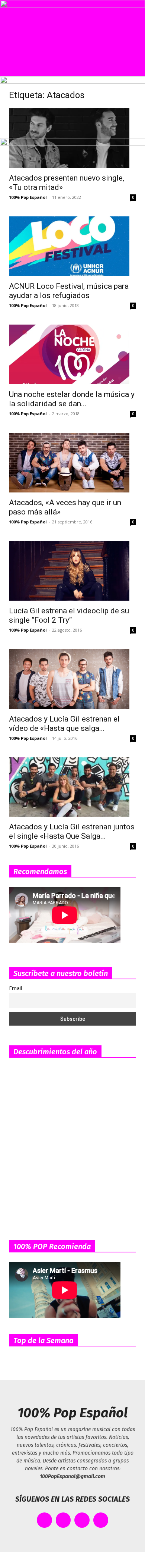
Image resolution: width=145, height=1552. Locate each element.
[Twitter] (63, 1520)
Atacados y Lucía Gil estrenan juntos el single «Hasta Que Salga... (72, 831)
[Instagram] (82, 1520)
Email (15, 988)
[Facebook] (44, 1520)
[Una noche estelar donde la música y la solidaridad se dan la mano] (72, 354)
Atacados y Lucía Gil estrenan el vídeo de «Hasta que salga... (64, 723)
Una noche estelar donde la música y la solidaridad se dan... (72, 399)
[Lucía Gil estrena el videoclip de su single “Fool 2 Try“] (72, 571)
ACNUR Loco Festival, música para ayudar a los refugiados (69, 291)
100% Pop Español (28, 305)
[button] (12, 66)
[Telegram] (101, 1520)
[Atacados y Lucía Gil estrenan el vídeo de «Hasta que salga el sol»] (72, 679)
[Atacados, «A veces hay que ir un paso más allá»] (72, 462)
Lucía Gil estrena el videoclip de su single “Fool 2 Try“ (69, 615)
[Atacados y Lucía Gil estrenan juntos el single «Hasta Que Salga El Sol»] (72, 787)
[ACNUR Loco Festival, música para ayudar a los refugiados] (72, 246)
